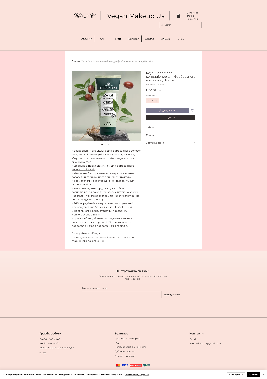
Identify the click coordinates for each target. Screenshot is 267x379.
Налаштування (236, 374)
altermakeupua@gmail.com (205, 343)
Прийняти (253, 374)
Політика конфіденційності (137, 374)
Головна (76, 61)
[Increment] (156, 100)
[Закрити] (263, 374)
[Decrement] (148, 100)
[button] (179, 15)
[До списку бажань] (192, 110)
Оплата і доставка (125, 356)
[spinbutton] (152, 100)
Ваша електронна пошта (94, 288)
